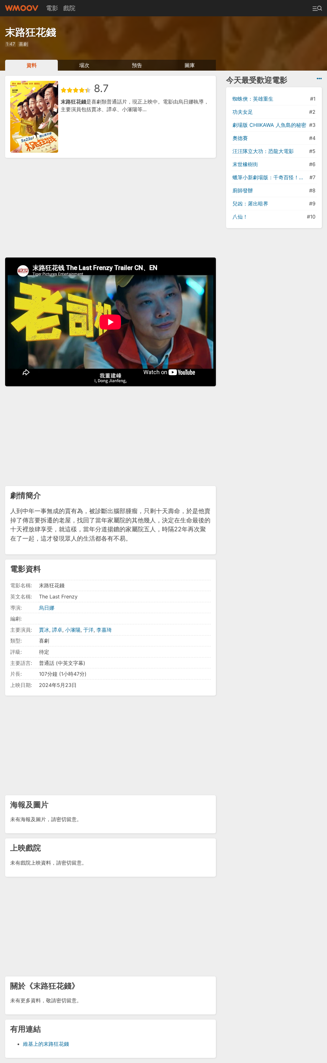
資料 (32, 65)
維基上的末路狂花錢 (46, 1044)
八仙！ (240, 216)
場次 (84, 65)
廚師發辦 (242, 190)
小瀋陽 (72, 630)
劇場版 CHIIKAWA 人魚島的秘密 (269, 125)
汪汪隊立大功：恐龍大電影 (263, 151)
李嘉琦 (104, 630)
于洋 (88, 630)
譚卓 (57, 630)
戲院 (69, 8)
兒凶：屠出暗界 (250, 203)
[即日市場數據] (319, 78)
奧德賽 (240, 138)
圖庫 (190, 65)
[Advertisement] (110, 207)
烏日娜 (46, 608)
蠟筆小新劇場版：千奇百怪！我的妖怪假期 (270, 177)
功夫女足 (242, 112)
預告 (137, 65)
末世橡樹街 (245, 164)
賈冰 (44, 630)
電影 (52, 8)
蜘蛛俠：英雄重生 (252, 99)
